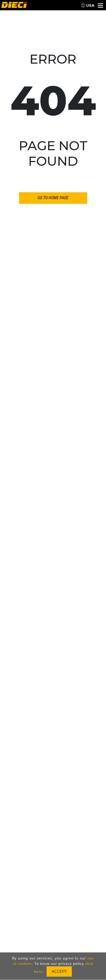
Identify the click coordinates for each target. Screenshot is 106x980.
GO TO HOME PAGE (53, 197)
